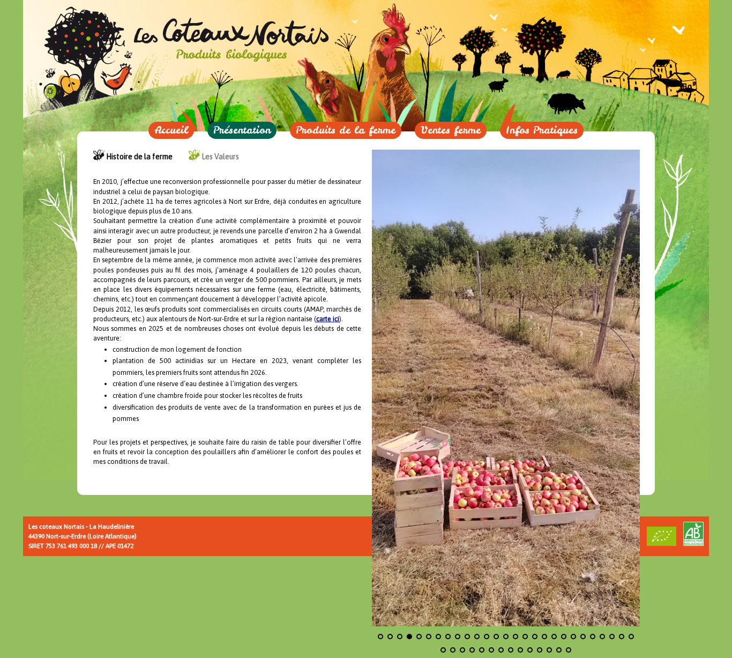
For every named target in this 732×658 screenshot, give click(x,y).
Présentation (242, 130)
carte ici (327, 319)
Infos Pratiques (542, 130)
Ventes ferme (451, 130)
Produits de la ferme (345, 130)
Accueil (171, 130)
